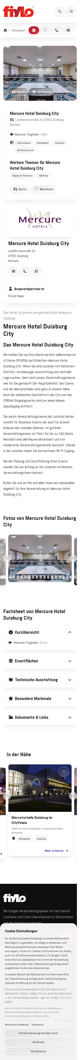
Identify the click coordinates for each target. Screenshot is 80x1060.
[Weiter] (73, 558)
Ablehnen (39, 1042)
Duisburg (59, 143)
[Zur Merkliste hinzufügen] (45, 30)
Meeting (43, 175)
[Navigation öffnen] (71, 11)
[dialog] (38, 991)
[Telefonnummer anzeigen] (25, 271)
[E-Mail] (68, 30)
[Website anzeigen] (36, 271)
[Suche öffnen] (60, 11)
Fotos (43, 91)
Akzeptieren (38, 1051)
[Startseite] (5, 30)
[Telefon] (56, 30)
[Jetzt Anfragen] (34, 30)
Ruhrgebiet (18, 30)
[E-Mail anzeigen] (13, 271)
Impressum (37, 1024)
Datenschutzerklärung (17, 1024)
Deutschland (24, 143)
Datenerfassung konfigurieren (38, 1033)
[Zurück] (7, 558)
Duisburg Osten (25, 150)
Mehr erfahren (52, 864)
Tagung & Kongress (22, 175)
